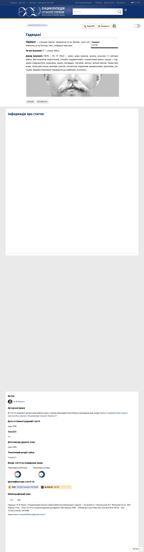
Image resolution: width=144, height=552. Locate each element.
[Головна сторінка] (29, 11)
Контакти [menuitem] (120, 2)
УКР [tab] (11, 500)
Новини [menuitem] (98, 2)
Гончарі (31, 102)
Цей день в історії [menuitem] (46, 2)
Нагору (136, 549)
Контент (22, 2)
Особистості (42, 102)
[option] (138, 2)
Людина (11, 457)
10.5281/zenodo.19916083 (27, 487)
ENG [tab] (19, 500)
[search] (125, 11)
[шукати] (119, 12)
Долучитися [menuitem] (109, 2)
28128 (56, 487)
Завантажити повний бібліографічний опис (26, 514)
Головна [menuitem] (13, 2)
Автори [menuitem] (32, 2)
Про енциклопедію (83, 2)
